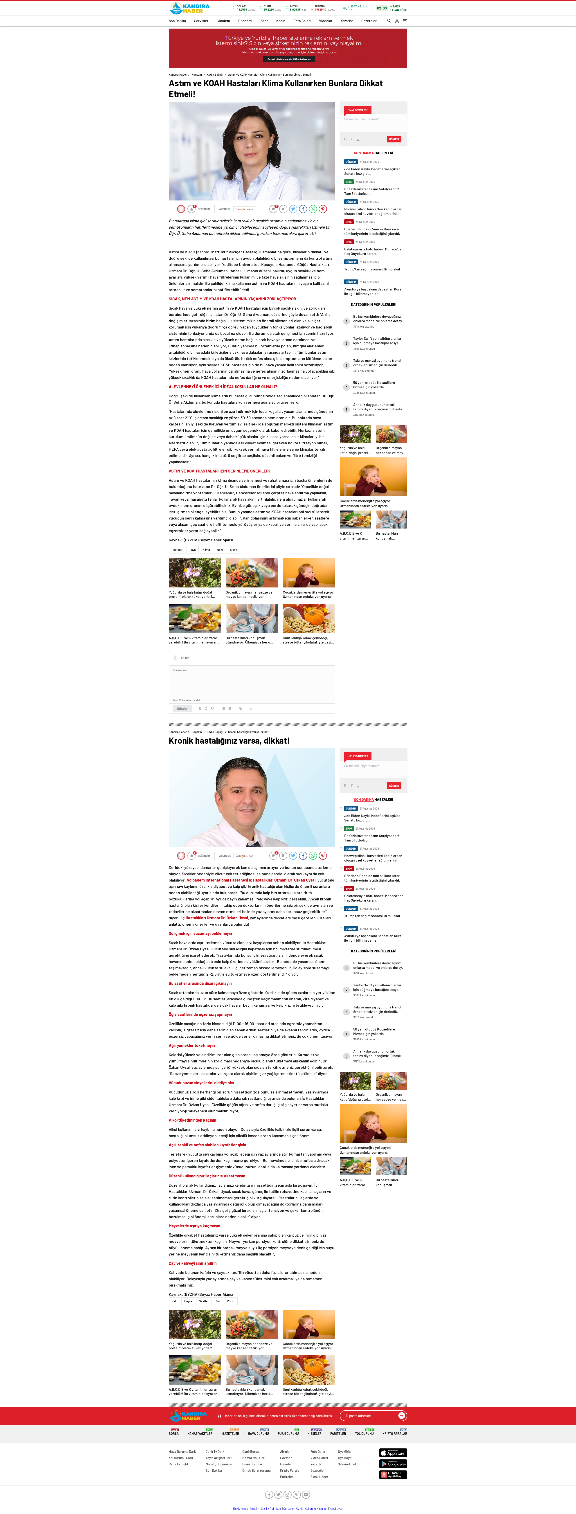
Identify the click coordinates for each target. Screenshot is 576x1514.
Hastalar (177, 549)
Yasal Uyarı (336, 1508)
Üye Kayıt (345, 1458)
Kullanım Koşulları (316, 1508)
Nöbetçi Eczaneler (219, 1464)
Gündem (223, 20)
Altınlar (285, 1451)
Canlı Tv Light (178, 1464)
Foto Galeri (302, 20)
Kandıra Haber (178, 74)
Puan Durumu (288, 1432)
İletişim (254, 1508)
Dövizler (286, 1458)
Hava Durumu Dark (182, 1451)
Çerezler (288, 1508)
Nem (220, 549)
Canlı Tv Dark (215, 1451)
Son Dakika (177, 20)
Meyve (188, 1301)
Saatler (204, 1301)
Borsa (174, 1432)
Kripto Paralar (394, 1432)
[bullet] (229, 708)
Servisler (201, 20)
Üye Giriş (344, 1451)
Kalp (174, 1301)
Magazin (196, 74)
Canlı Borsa (250, 1451)
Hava (192, 549)
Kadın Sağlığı (215, 74)
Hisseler (315, 1432)
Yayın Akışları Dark (219, 1458)
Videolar (325, 20)
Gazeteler (369, 20)
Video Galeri (319, 1458)
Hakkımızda (240, 1508)
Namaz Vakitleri (200, 1432)
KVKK (299, 1508)
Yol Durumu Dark (181, 1458)
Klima (206, 549)
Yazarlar (347, 20)
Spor (264, 20)
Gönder (182, 708)
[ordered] (223, 708)
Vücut (231, 1301)
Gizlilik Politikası (271, 1508)
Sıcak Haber (319, 1477)
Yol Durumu (364, 1432)
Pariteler (338, 1432)
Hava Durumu (258, 1432)
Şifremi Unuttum (350, 1464)
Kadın (280, 20)
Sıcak (233, 549)
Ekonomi (245, 20)
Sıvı (218, 1301)
